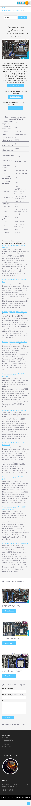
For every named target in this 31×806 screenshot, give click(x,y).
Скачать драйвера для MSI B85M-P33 (15, 410)
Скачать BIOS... (15, 97)
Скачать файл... (15, 108)
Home (6, 738)
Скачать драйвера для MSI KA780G (14, 312)
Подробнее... (9, 611)
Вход (6, 742)
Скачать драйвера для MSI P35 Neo (14, 342)
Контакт (7, 744)
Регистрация (8, 740)
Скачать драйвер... (15, 85)
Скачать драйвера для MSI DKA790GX (15, 543)
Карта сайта (8, 746)
